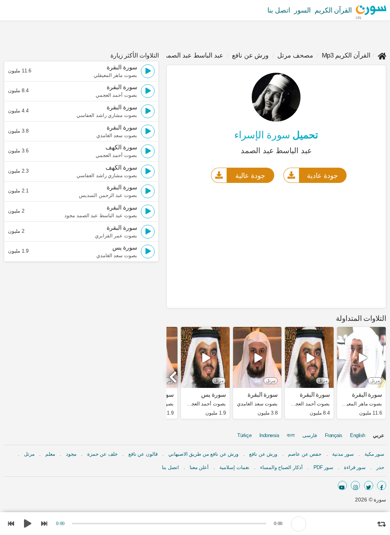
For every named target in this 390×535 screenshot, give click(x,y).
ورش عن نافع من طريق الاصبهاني (203, 454)
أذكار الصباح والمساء (281, 467)
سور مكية (374, 454)
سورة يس (213, 395)
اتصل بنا (278, 10)
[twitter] (368, 485)
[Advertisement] (276, 245)
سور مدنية (343, 454)
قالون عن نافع (143, 454)
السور (302, 10)
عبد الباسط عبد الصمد (194, 55)
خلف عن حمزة (102, 454)
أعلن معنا (199, 467)
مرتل (29, 454)
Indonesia (269, 435)
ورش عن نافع (250, 55)
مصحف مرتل (295, 55)
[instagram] (355, 485)
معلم (50, 454)
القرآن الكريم (333, 10)
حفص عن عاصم (304, 454)
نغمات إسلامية (234, 467)
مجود (71, 454)
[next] (174, 373)
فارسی (309, 435)
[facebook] (381, 485)
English (357, 435)
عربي (378, 435)
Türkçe (244, 435)
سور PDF (323, 467)
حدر (380, 467)
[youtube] (342, 485)
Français (333, 435)
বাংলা (291, 435)
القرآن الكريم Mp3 (346, 55)
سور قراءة (355, 467)
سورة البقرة (367, 395)
